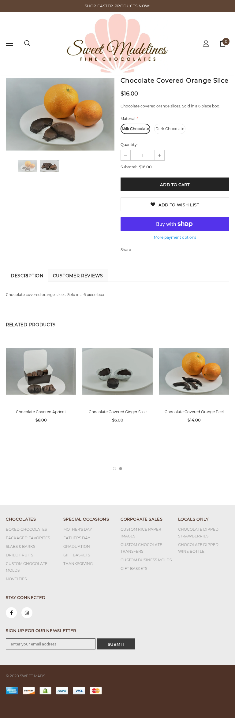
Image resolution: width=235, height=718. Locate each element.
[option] (60, 114)
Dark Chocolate (169, 128)
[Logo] (118, 43)
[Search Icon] (27, 43)
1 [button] (114, 468)
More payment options (175, 237)
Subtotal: (129, 167)
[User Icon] (206, 43)
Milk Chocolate (135, 128)
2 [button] (120, 468)
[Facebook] (11, 612)
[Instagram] (26, 612)
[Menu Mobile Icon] (9, 43)
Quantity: (129, 144)
